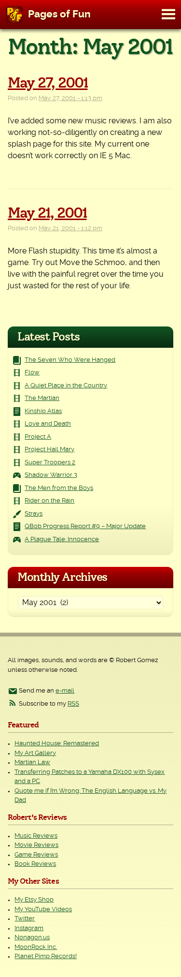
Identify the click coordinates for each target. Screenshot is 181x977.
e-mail (65, 691)
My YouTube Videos (43, 909)
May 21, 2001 (47, 213)
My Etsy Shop (34, 900)
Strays (33, 514)
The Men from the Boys (59, 488)
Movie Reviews (36, 845)
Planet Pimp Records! (45, 956)
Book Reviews (35, 864)
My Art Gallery (35, 753)
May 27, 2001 (47, 83)
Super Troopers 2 (50, 462)
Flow (32, 373)
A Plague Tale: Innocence (62, 539)
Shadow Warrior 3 (51, 475)
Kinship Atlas (43, 411)
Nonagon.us (32, 937)
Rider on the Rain (49, 501)
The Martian (42, 398)
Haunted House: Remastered (56, 743)
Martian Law (32, 762)
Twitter (24, 919)
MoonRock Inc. (35, 947)
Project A (38, 437)
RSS (73, 704)
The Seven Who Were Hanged (70, 360)
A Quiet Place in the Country (66, 386)
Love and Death (48, 424)
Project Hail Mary (49, 449)
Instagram (28, 928)
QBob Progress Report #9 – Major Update (85, 526)
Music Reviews (35, 836)
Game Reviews (36, 855)
